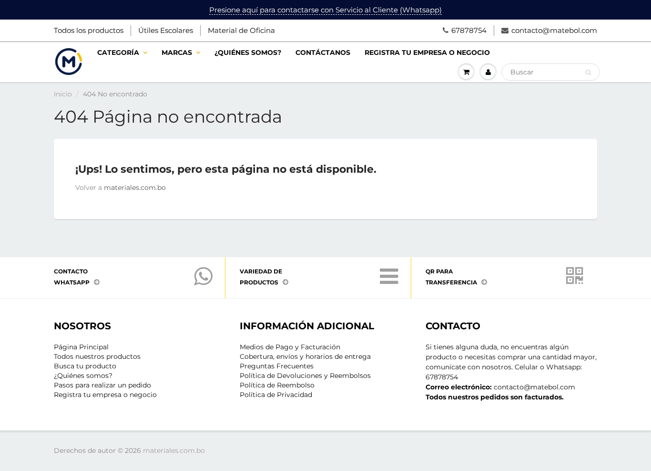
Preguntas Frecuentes (277, 366)
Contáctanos (322, 52)
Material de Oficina (241, 30)
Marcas (177, 52)
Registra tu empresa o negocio (427, 52)
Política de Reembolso (277, 385)
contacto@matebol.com (554, 30)
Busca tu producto (85, 366)
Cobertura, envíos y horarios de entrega (305, 356)
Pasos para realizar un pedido (102, 385)
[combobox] (550, 72)
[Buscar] (588, 72)
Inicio (63, 94)
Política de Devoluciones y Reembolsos (305, 375)
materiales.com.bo (135, 187)
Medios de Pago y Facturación (290, 347)
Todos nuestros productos (97, 356)
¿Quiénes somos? (247, 52)
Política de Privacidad (276, 394)
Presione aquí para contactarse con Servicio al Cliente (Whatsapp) (325, 9)
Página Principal (81, 347)
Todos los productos (88, 30)
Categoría (118, 52)
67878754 (469, 30)
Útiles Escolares (165, 30)
